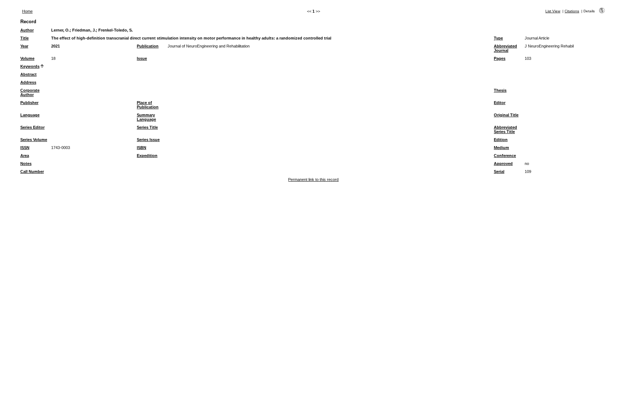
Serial (499, 171)
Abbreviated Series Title (505, 129)
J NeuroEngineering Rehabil (549, 46)
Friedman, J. (84, 30)
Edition (501, 139)
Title (24, 38)
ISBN (141, 147)
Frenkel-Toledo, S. (115, 30)
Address (28, 82)
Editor (499, 102)
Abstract (28, 74)
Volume (27, 58)
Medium (501, 147)
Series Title (147, 127)
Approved (503, 163)
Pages (499, 58)
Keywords (30, 66)
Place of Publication (148, 104)
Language (30, 115)
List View (552, 11)
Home (27, 11)
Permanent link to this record (313, 179)
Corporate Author (30, 92)
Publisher (29, 102)
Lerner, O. (60, 30)
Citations (572, 11)
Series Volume (33, 139)
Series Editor (32, 127)
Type (498, 38)
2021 (55, 46)
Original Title (506, 115)
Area (24, 155)
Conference (505, 155)
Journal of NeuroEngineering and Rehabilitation (209, 46)
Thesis (500, 90)
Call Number (32, 171)
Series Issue (148, 139)
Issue (142, 58)
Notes (26, 163)
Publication (148, 46)
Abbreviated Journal (505, 48)
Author (27, 30)
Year (24, 46)
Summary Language (146, 117)
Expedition (147, 155)
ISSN (24, 147)
